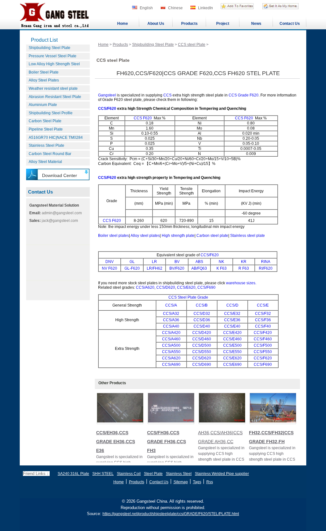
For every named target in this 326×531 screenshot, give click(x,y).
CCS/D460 (201, 339)
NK (221, 261)
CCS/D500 (201, 345)
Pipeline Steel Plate (46, 129)
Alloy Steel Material (45, 161)
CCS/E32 (232, 313)
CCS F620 (143, 118)
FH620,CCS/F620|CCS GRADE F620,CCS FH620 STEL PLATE (198, 73)
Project (222, 23)
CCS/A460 (171, 339)
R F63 (243, 268)
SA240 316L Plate (73, 473)
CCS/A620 (144, 287)
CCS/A (171, 305)
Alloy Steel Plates (44, 80)
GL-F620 (132, 268)
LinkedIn (205, 8)
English (146, 8)
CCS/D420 (201, 332)
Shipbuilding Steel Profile (51, 113)
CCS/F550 (263, 352)
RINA (265, 261)
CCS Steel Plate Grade (188, 297)
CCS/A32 (171, 313)
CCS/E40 (232, 326)
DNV (109, 261)
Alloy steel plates (145, 235)
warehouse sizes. (241, 283)
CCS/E (263, 305)
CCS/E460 (232, 339)
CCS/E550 (232, 352)
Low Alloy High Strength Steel (54, 64)
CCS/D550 (201, 352)
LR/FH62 (154, 268)
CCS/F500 (263, 345)
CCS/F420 (263, 332)
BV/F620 (176, 268)
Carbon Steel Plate (45, 121)
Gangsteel (107, 95)
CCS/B (202, 305)
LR (154, 261)
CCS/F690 (206, 287)
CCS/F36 (263, 320)
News (256, 23)
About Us (155, 23)
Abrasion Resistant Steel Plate (55, 97)
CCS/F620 (107, 108)
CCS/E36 (232, 320)
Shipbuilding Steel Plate (49, 48)
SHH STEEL (103, 473)
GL (132, 261)
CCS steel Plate (191, 44)
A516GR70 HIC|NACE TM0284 (56, 137)
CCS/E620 (185, 287)
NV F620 (109, 268)
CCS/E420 (232, 332)
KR (243, 261)
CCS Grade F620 (244, 95)
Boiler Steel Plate (44, 72)
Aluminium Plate (43, 105)
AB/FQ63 (199, 268)
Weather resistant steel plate (53, 88)
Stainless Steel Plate (46, 145)
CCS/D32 (202, 313)
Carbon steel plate (212, 235)
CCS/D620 (165, 287)
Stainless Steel (179, 473)
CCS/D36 (202, 320)
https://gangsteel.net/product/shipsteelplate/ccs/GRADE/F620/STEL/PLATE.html (171, 514)
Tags (197, 482)
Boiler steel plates (113, 235)
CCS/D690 (201, 364)
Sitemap (181, 482)
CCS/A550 (171, 352)
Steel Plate (153, 473)
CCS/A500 (171, 345)
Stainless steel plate (247, 235)
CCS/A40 (171, 326)
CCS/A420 (171, 332)
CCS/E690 (232, 364)
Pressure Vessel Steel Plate (52, 56)
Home (122, 23)
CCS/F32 (263, 313)
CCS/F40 (263, 326)
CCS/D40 (202, 326)
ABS (199, 261)
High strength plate (178, 235)
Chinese (175, 8)
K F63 (221, 268)
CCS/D (232, 305)
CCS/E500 (232, 345)
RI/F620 (266, 268)
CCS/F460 (263, 339)
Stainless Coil (129, 473)
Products (189, 23)
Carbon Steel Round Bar (50, 154)
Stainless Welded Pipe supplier (222, 473)
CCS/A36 (171, 320)
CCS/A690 (171, 364)
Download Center (59, 175)
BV (177, 261)
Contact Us (290, 23)
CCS (167, 95)
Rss (209, 482)
